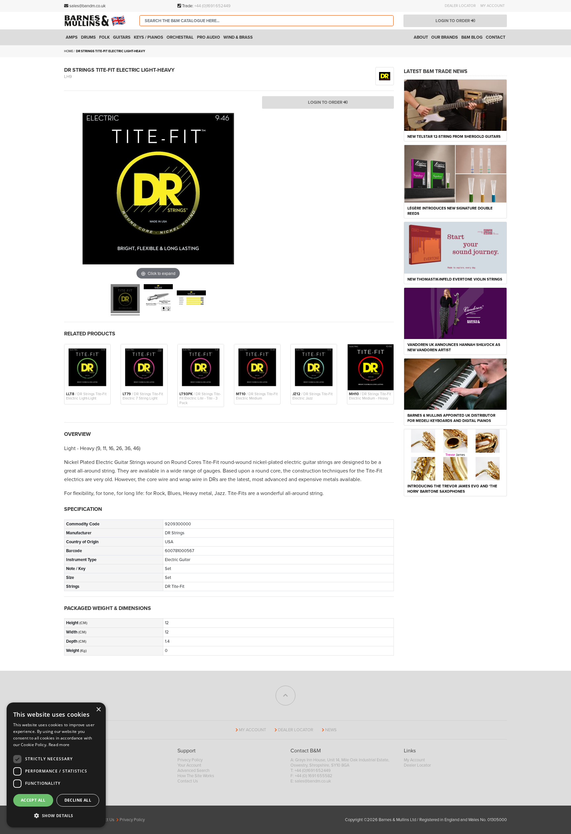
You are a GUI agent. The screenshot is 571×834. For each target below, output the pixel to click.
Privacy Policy (190, 760)
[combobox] (266, 20)
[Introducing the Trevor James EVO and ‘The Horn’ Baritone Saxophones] (455, 454)
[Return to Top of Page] (285, 695)
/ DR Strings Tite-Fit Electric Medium (257, 396)
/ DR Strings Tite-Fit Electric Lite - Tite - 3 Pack (200, 398)
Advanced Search (193, 770)
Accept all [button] (33, 800)
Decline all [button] (77, 800)
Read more (59, 744)
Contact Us (187, 781)
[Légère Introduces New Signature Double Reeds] (455, 173)
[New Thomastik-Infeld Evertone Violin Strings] (455, 247)
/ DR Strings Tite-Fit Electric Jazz (312, 396)
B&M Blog (471, 37)
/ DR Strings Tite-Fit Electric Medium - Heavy (370, 396)
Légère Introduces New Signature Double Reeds (450, 211)
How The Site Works (195, 775)
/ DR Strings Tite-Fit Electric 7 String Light (143, 396)
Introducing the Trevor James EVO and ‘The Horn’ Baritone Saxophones (452, 489)
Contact (495, 37)
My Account (492, 6)
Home (68, 51)
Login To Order (325, 102)
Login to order (453, 20)
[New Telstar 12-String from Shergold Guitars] (455, 104)
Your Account (189, 765)
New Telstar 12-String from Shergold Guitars (454, 136)
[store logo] (97, 20)
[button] (56, 816)
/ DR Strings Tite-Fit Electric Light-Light (86, 396)
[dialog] (56, 764)
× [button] (98, 709)
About (421, 37)
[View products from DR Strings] (384, 75)
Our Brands (444, 37)
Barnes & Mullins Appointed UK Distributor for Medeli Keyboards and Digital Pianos (451, 418)
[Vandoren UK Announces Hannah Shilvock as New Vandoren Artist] (455, 313)
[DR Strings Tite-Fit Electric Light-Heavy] (125, 299)
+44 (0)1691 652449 (212, 6)
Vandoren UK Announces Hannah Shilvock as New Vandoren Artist (453, 347)
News (331, 730)
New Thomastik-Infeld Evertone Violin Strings (454, 279)
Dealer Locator (460, 6)
